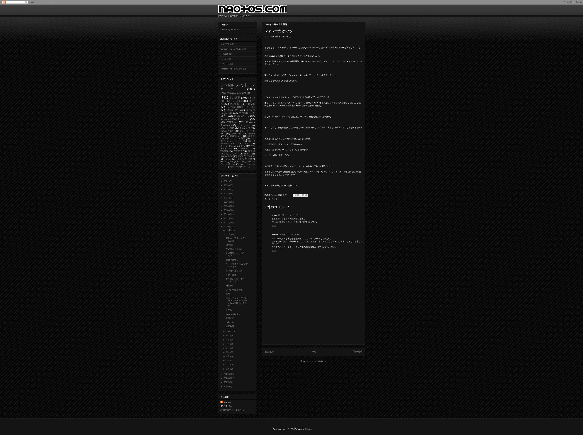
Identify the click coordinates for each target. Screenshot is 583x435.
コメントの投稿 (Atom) (316, 361)
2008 (226, 378)
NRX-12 (244, 148)
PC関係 (235, 104)
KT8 (231, 162)
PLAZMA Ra (241, 116)
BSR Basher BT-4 (233, 136)
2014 (226, 210)
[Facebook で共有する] (303, 195)
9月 (228, 335)
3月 (228, 360)
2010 (226, 226)
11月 (228, 234)
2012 (226, 218)
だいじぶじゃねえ (234, 249)
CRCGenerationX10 (235, 93)
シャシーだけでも (234, 289)
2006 (226, 386)
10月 (229, 331)
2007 (226, 382)
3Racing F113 (227, 128)
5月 (228, 352)
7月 (228, 344)
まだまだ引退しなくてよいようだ (236, 280)
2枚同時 (229, 285)
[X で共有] (300, 195)
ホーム (313, 351)
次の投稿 (269, 351)
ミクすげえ (231, 274)
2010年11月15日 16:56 (289, 235)
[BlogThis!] (297, 195)
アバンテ (268, 36)
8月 (228, 340)
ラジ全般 (276, 199)
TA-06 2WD (232, 110)
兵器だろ (230, 318)
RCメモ (240, 162)
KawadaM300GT (229, 119)
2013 (226, 214)
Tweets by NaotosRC (230, 29)
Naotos (227, 402)
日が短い (230, 245)
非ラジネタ (237, 87)
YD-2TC (238, 151)
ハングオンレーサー (237, 139)
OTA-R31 (251, 156)
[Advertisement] (313, 321)
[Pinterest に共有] (306, 195)
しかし (229, 309)
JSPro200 (236, 133)
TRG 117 (227, 159)
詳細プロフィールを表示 (232, 410)
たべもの (243, 125)
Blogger (308, 429)
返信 (274, 226)
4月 (228, 356)
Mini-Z (245, 167)
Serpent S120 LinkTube (241, 107)
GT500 (251, 133)
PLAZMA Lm (226, 131)
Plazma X (245, 128)
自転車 (250, 104)
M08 (250, 159)
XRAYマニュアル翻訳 (235, 138)
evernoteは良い (233, 314)
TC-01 (240, 156)
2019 (226, 189)
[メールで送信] (294, 195)
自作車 (251, 136)
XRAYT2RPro (228, 122)
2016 (226, 202)
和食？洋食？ (232, 260)
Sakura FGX (226, 156)
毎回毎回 (230, 326)
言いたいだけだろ (234, 270)
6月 (228, 348)
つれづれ (230, 322)
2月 (228, 364)
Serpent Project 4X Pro (231, 69)
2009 (226, 374)
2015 (226, 206)
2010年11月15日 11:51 (288, 215)
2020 (226, 185)
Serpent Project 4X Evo (231, 49)
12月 (229, 230)
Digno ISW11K (234, 167)
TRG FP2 (225, 64)
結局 (228, 294)
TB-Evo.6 (236, 101)
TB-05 (223, 59)
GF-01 (223, 162)
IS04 (246, 143)
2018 (226, 193)
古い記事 (234, 97)
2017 (226, 197)
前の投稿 (358, 351)
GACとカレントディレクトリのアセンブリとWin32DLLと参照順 (236, 302)
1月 (228, 369)
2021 (226, 181)
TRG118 (224, 54)
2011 (226, 222)
